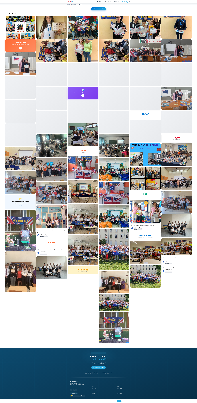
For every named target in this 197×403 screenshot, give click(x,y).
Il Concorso (99, 1)
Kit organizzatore (120, 383)
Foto (10, 13)
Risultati (93, 393)
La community (119, 384)
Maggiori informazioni (100, 401)
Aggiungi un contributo (99, 8)
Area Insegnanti (73, 4)
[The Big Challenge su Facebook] (71, 390)
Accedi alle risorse (20, 205)
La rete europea (119, 388)
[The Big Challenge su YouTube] (76, 390)
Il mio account (124, 1)
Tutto (7, 13)
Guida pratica (94, 388)
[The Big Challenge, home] (71, 1)
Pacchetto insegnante (96, 390)
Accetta (119, 401)
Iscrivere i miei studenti (98, 367)
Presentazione (94, 383)
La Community (116, 1)
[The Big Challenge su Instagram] (74, 390)
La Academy (107, 1)
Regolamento (94, 391)
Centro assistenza (120, 390)
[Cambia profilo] (129, 2)
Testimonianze (14, 13)
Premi (93, 386)
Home (69, 4)
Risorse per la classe (108, 384)
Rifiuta (115, 401)
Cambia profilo (119, 393)
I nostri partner (119, 386)
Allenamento (94, 384)
